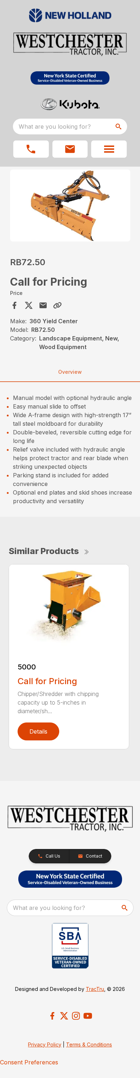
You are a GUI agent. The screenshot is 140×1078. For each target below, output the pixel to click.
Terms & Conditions (89, 1044)
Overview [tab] (70, 372)
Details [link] (38, 731)
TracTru (95, 989)
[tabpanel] (70, 207)
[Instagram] (75, 1015)
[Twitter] (64, 1015)
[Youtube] (87, 1015)
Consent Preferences (29, 1062)
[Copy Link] (57, 305)
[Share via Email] (43, 305)
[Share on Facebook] (14, 305)
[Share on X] (28, 305)
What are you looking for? (55, 126)
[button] (31, 149)
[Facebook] (52, 1015)
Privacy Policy (44, 1044)
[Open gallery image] (70, 206)
